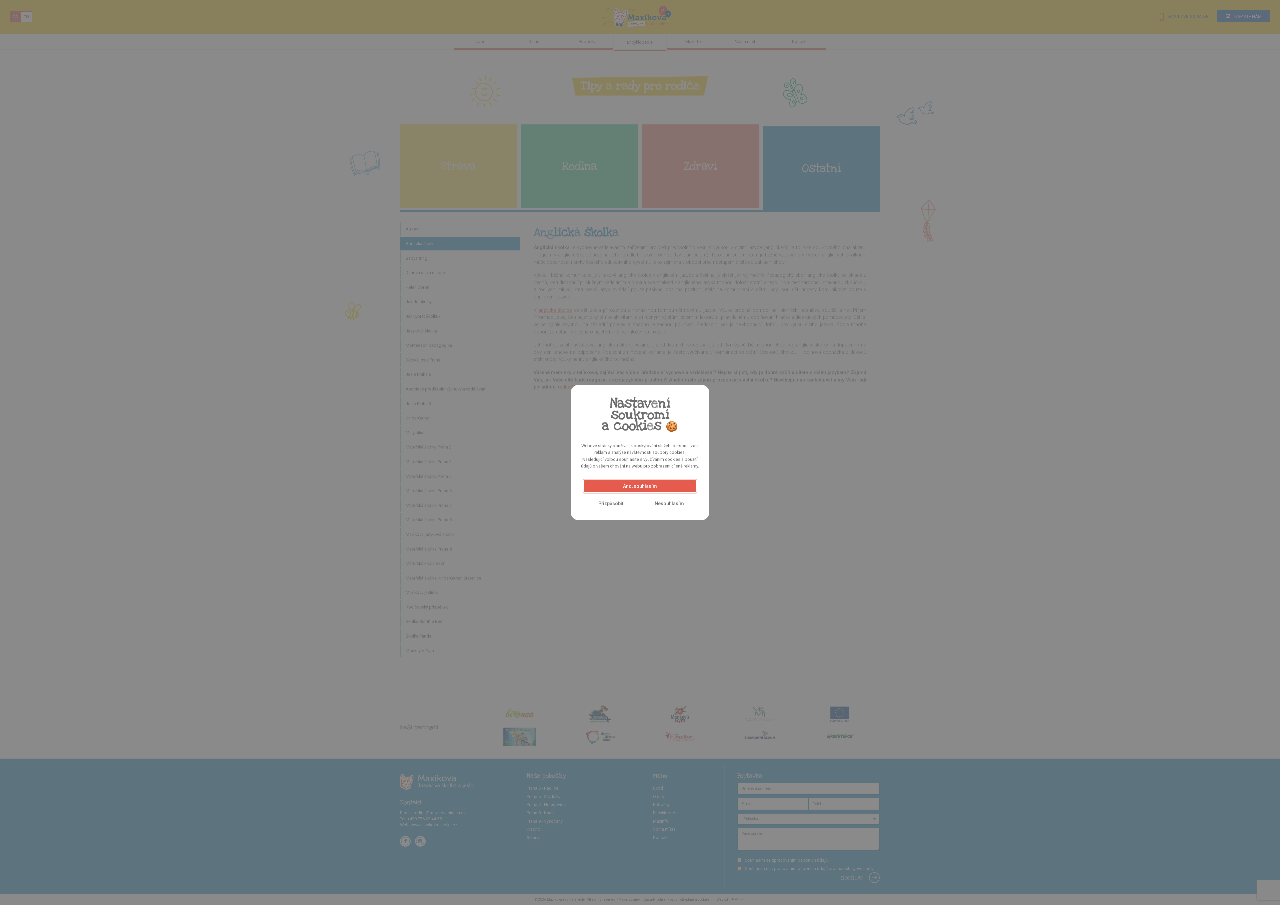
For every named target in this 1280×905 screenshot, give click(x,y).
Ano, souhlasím (640, 486)
